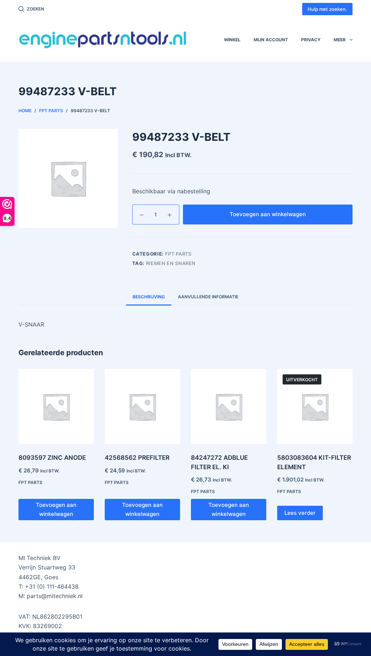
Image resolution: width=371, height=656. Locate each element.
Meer (340, 39)
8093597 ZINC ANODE (52, 457)
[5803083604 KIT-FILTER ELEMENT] (315, 406)
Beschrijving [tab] (149, 296)
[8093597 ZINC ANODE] (56, 406)
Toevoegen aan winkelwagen (268, 214)
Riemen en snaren (171, 263)
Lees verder (300, 512)
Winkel (232, 39)
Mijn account (271, 39)
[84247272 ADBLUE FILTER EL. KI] (228, 406)
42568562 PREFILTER (137, 457)
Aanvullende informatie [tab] (208, 296)
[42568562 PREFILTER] (142, 406)
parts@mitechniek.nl (55, 596)
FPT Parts (178, 254)
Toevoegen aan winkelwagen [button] (56, 509)
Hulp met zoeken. (327, 9)
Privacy (311, 39)
